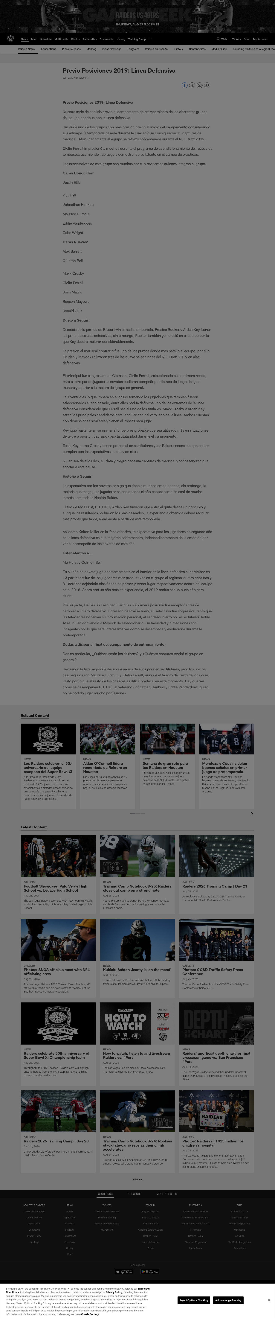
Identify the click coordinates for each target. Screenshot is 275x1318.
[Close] (269, 1300)
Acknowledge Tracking (228, 1300)
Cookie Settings (90, 1314)
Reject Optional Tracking (194, 1300)
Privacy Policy (114, 1292)
